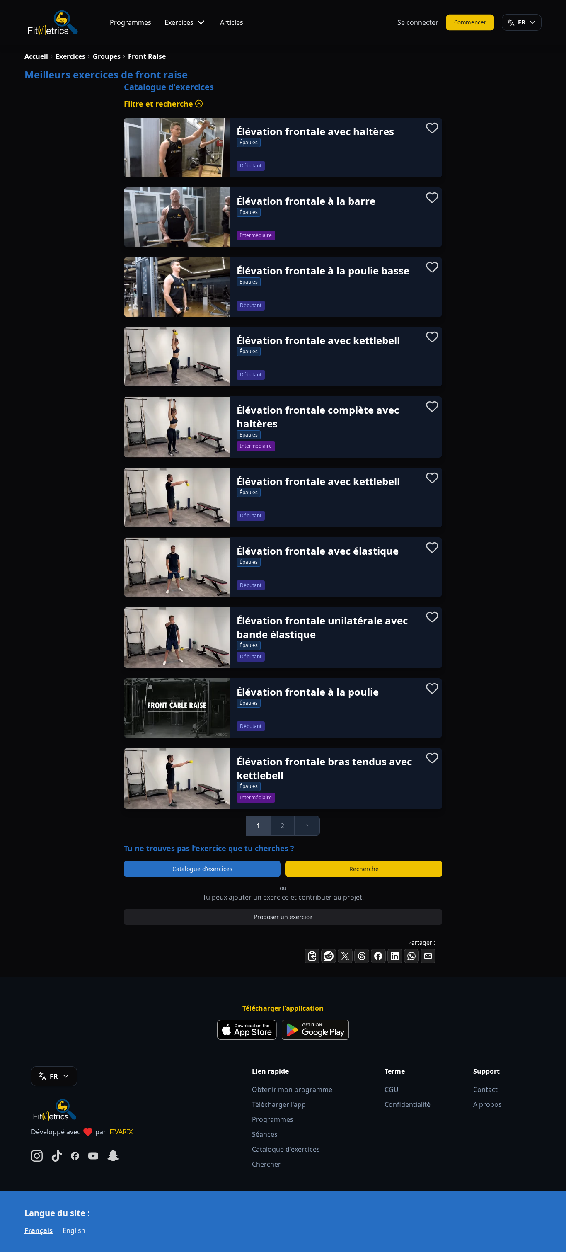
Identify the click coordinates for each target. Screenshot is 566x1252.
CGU (392, 1089)
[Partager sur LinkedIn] (394, 956)
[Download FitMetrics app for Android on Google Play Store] (315, 1030)
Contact (485, 1089)
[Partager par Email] (428, 956)
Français (38, 1230)
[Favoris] (432, 128)
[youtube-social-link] (93, 1156)
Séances (265, 1134)
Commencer (470, 22)
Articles (231, 22)
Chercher (266, 1164)
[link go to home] (56, 1109)
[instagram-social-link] (37, 1156)
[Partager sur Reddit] (328, 956)
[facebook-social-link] (75, 1156)
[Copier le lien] (312, 956)
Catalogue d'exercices (202, 869)
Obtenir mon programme (292, 1089)
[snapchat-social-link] (113, 1156)
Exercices (179, 22)
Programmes (130, 22)
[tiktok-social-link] (57, 1156)
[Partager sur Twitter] (345, 956)
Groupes (107, 56)
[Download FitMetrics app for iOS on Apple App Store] (247, 1030)
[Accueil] (52, 22)
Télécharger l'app (279, 1104)
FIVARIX (121, 1131)
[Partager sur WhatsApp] (411, 956)
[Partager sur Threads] (361, 956)
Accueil (36, 56)
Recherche (364, 869)
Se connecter (417, 22)
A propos (487, 1104)
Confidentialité (408, 1104)
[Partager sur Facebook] (378, 956)
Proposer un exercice (283, 917)
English (74, 1230)
